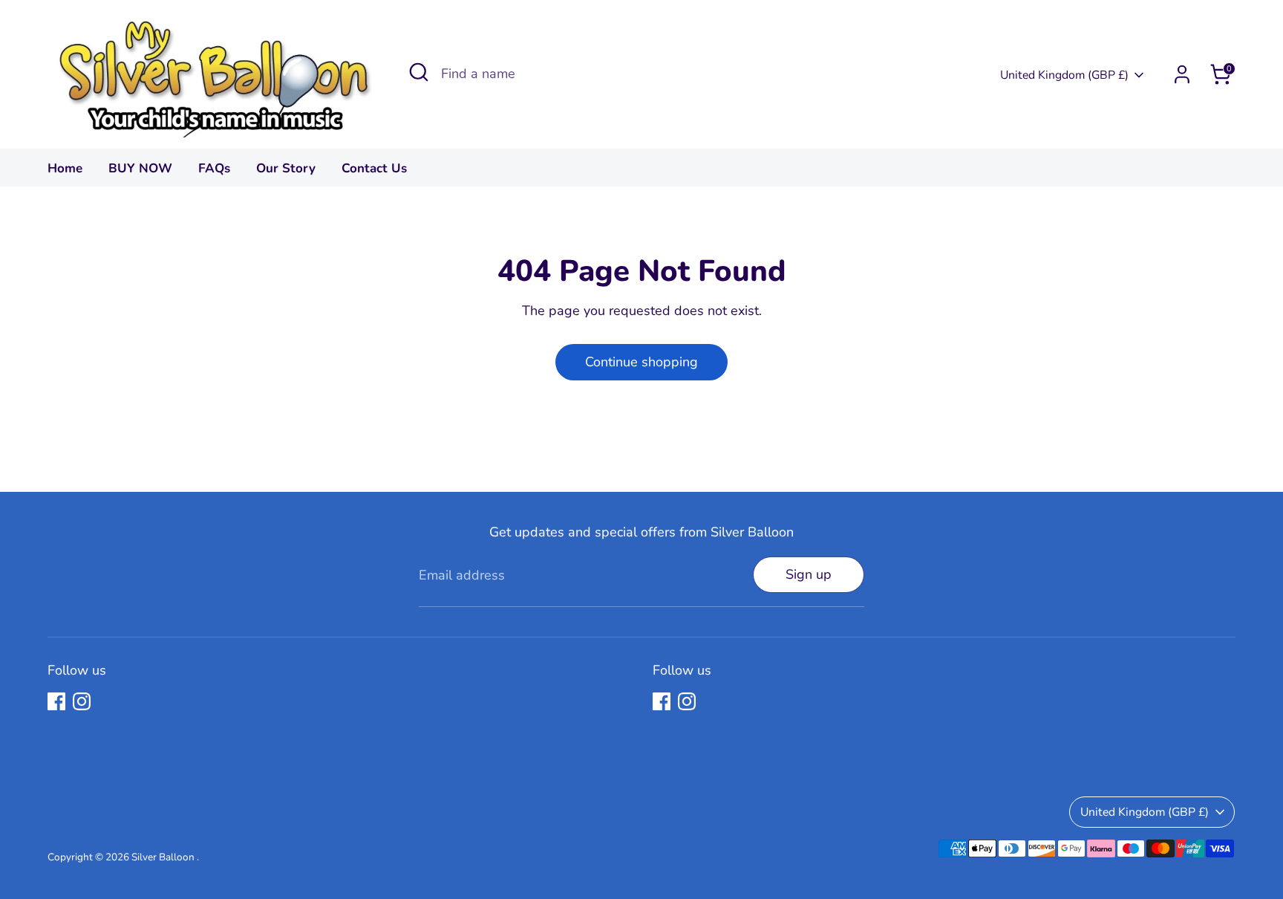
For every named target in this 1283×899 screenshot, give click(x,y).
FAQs (214, 168)
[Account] (1182, 74)
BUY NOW (140, 168)
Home (65, 168)
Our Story (286, 168)
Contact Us (374, 168)
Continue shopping (641, 362)
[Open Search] (419, 72)
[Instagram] (82, 701)
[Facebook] (56, 701)
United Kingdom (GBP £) (1064, 75)
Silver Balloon (164, 857)
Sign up (809, 574)
